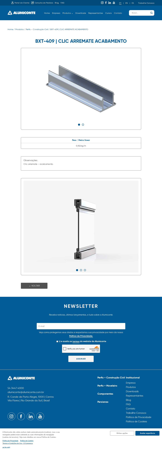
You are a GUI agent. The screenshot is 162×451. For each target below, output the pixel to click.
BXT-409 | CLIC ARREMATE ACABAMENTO (69, 29)
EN (126, 3)
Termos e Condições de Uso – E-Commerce (18, 443)
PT (120, 3)
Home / (11, 29)
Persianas (102, 401)
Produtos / (20, 29)
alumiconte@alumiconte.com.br (26, 392)
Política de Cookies (136, 421)
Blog (57, 3)
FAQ (62, 3)
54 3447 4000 (16, 388)
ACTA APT (6, 447)
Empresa (56, 13)
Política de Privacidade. (81, 336)
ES (133, 3)
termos (76, 341)
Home (47, 13)
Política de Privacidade (138, 417)
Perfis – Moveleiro (107, 385)
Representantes (95, 13)
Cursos (108, 13)
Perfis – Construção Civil (111, 377)
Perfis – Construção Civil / (38, 29)
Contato (118, 13)
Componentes (105, 393)
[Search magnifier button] (151, 13)
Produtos (131, 387)
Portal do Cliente (22, 3)
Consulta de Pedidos (44, 3)
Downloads (80, 13)
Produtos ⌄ (68, 13)
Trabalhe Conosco (146, 3)
